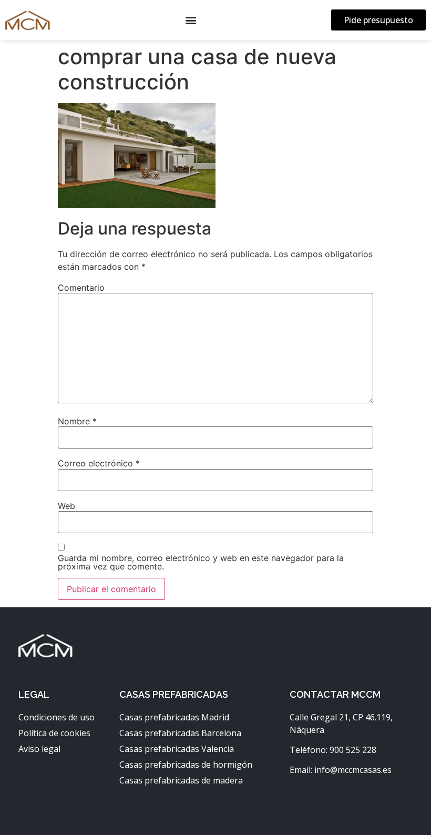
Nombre (77, 421)
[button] (190, 20)
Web (66, 506)
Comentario (81, 287)
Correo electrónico (99, 463)
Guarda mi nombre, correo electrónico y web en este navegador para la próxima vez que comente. (201, 562)
